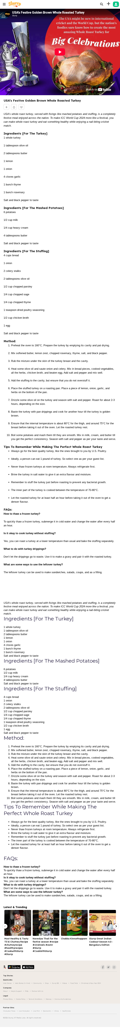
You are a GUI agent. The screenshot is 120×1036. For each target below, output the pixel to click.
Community (37, 983)
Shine (56, 1011)
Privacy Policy (8, 999)
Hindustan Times (9, 1011)
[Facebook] (102, 967)
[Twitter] (108, 967)
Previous (5, 926)
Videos (64, 983)
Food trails (74, 983)
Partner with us (37, 991)
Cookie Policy (20, 999)
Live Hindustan (24, 1011)
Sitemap (48, 999)
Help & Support (16, 991)
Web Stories (7, 983)
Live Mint (36, 1011)
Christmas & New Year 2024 (91, 983)
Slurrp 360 (55, 983)
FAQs (26, 991)
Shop (47, 983)
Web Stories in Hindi (22, 983)
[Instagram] (114, 967)
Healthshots (66, 1011)
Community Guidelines (63, 999)
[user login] (116, 4)
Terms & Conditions (35, 999)
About (5, 991)
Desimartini (47, 1011)
